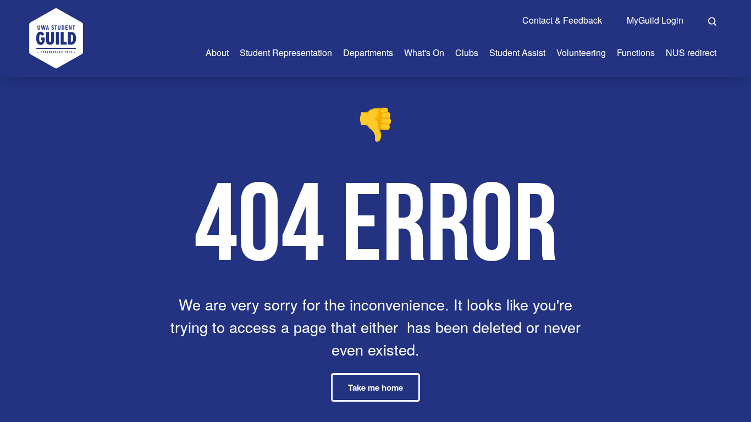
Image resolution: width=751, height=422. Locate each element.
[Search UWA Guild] (712, 20)
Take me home (375, 387)
